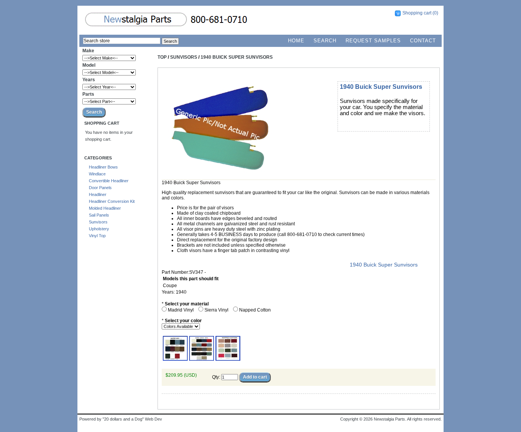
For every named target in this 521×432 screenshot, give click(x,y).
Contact (423, 40)
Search (325, 40)
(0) (435, 13)
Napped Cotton (255, 310)
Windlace (97, 174)
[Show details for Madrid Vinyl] (175, 359)
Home (296, 40)
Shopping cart (416, 13)
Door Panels (100, 187)
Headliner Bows (103, 167)
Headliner (97, 194)
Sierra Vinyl (217, 310)
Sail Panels (99, 215)
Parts (88, 94)
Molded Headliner (105, 208)
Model (88, 65)
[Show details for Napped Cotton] (227, 359)
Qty (215, 377)
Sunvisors (98, 222)
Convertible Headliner (109, 180)
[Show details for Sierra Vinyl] (201, 359)
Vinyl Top (97, 235)
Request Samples (373, 40)
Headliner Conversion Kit (112, 201)
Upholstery (99, 228)
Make (88, 50)
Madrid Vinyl (181, 310)
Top (162, 57)
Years (88, 79)
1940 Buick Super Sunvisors (237, 57)
